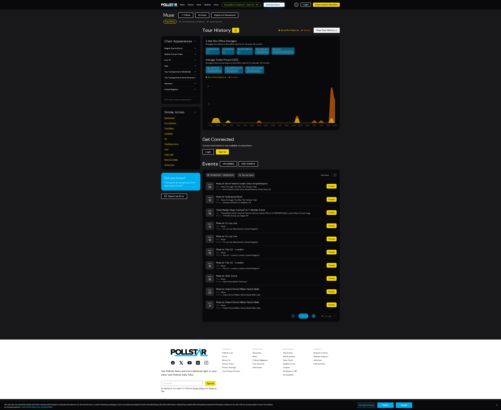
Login (306, 4)
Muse (223, 187)
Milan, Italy (256, 295)
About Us (226, 360)
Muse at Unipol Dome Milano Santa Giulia (237, 289)
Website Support (321, 356)
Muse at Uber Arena (226, 275)
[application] (271, 106)
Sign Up (222, 151)
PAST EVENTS (248, 163)
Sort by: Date (248, 175)
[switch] (334, 175)
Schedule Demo (273, 5)
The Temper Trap (249, 187)
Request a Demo (321, 353)
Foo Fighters (170, 123)
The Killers (169, 128)
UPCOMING (228, 163)
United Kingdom (171, 89)
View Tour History (325, 30)
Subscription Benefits (326, 4)
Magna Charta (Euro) (173, 48)
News (255, 356)
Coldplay (168, 133)
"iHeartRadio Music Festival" (233, 213)
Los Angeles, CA (244, 202)
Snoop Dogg (304, 213)
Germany (168, 83)
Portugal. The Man (233, 187)
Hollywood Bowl (229, 202)
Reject (385, 405)
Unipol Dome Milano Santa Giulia (237, 295)
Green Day (169, 165)
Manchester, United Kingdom (245, 229)
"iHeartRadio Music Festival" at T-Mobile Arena (240, 210)
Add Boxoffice (289, 356)
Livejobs (286, 367)
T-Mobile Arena (229, 216)
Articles (202, 15)
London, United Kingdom (248, 255)
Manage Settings (366, 405)
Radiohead (169, 118)
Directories (257, 367)
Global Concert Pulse (173, 54)
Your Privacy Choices (231, 371)
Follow (187, 15)
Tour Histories (258, 364)
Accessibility (288, 375)
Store (224, 356)
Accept (404, 405)
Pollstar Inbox (319, 364)
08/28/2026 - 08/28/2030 (222, 175)
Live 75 (167, 60)
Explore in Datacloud (224, 15)
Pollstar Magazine (260, 360)
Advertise (318, 360)
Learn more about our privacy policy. (37, 407)
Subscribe (257, 353)
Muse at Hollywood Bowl (229, 196)
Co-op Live (227, 229)
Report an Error (176, 196)
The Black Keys (171, 144)
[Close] (497, 405)
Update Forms (289, 364)
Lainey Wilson (265, 213)
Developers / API (290, 371)
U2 (165, 138)
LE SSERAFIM (277, 213)
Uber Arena (228, 281)
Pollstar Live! (227, 353)
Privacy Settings (229, 367)
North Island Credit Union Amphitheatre (240, 189)
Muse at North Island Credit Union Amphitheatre (242, 183)
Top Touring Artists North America (179, 77)
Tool (166, 149)
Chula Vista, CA (264, 189)
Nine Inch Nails (171, 159)
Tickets (331, 186)
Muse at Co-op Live (226, 223)
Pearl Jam (169, 154)
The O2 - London (230, 255)
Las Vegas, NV (242, 216)
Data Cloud (288, 360)
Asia (166, 66)
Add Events (288, 353)
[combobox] (328, 316)
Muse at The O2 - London (230, 249)
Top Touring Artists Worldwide (177, 72)
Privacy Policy (199, 388)
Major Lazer (288, 213)
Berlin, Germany (240, 281)
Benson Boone (252, 213)
